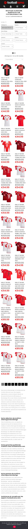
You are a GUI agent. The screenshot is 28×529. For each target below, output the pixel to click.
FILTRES (3, 22)
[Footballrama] (14, 2)
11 (22, 384)
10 (19, 384)
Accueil (7, 16)
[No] (26, 525)
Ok (14, 526)
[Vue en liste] (15, 53)
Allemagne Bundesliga (17, 426)
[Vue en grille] (13, 53)
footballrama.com (9, 422)
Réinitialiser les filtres (21, 22)
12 (26, 384)
